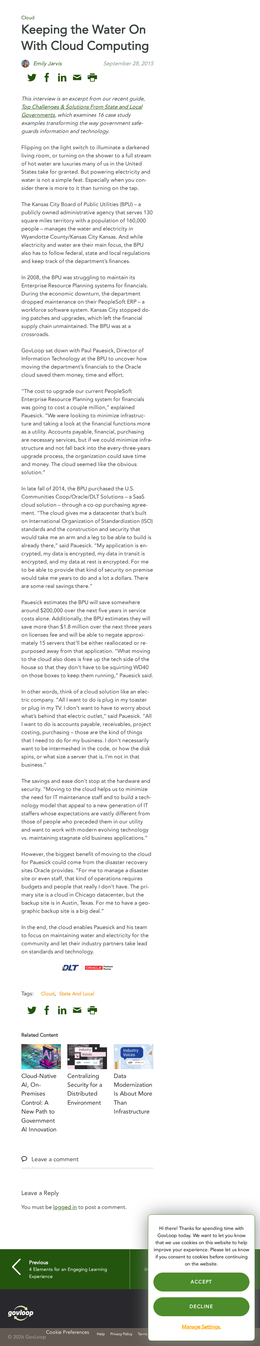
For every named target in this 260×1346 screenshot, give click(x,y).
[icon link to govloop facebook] (46, 77)
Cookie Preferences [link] (67, 1332)
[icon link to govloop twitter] (32, 77)
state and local (76, 993)
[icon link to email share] (77, 77)
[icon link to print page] (92, 77)
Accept (201, 1282)
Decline (201, 1306)
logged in (65, 1207)
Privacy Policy (121, 1334)
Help (101, 1334)
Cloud (28, 18)
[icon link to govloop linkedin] (62, 77)
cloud (48, 993)
